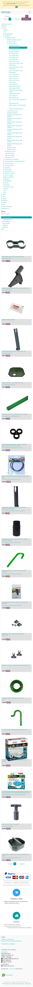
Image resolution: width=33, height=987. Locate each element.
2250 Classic (12, 82)
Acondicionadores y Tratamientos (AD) (14, 161)
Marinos (6, 183)
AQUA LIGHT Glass (7, 219)
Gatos (4, 196)
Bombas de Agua (8, 186)
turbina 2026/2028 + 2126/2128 (10, 824)
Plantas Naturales (7, 206)
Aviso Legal (28, 983)
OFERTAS (3, 26)
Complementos (8, 34)
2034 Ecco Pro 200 (14, 80)
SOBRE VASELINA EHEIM (8, 319)
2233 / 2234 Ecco (14, 76)
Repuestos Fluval (10, 151)
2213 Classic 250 (13, 55)
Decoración (7, 167)
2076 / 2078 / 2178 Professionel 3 (17, 106)
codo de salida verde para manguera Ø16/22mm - (15, 729)
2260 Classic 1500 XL (15, 86)
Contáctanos (9, 975)
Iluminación (6, 179)
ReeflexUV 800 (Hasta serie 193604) (14, 122)
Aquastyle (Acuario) (12, 112)
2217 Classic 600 (13, 59)
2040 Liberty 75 (13, 95)
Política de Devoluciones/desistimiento (11, 941)
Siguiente (17, 19)
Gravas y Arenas (8, 175)
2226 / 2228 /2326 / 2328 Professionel (16, 67)
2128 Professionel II (14, 49)
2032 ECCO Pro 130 (14, 61)
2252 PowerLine (13, 84)
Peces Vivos (6, 208)
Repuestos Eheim (11, 37)
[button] (26, 19)
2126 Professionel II (14, 47)
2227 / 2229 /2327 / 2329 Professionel (16, 71)
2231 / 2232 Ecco (13, 74)
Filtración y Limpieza (9, 173)
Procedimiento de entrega (8, 944)
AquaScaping (8, 171)
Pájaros (4, 202)
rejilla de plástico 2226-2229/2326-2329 (12, 382)
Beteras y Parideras (8, 177)
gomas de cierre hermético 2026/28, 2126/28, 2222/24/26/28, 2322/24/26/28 (14, 445)
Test (4, 190)
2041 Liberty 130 (13, 97)
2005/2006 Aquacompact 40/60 (16, 90)
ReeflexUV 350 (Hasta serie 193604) (14, 115)
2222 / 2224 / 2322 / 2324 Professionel (16, 64)
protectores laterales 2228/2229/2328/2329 (14, 351)
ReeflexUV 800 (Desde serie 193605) (14, 133)
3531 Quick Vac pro (12, 110)
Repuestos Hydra (9, 153)
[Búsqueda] (26, 16)
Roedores (5, 200)
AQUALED (5, 225)
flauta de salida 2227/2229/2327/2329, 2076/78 (14, 414)
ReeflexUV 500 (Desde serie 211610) (14, 144)
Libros (5, 192)
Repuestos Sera (9, 157)
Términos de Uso (6, 983)
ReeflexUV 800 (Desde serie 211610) (14, 140)
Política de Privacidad (18, 983)
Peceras (5, 30)
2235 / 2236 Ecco (14, 78)
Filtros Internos (12, 41)
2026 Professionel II (14, 45)
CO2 (4, 32)
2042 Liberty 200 (13, 103)
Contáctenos (4, 952)
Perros (4, 194)
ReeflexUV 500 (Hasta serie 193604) (14, 119)
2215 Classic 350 (13, 57)
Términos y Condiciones (7, 939)
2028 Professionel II (14, 51)
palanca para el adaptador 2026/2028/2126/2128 (15, 288)
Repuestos (7, 36)
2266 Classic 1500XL (14, 88)
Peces (4, 28)
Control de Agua (8, 163)
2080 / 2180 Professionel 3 (16, 109)
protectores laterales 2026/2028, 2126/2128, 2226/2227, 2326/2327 (14, 508)
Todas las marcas (7, 217)
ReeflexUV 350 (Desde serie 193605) (14, 126)
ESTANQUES (7, 181)
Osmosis (5, 188)
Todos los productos (6, 24)
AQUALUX (5, 227)
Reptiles (5, 198)
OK (16, 6)
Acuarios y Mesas (9, 165)
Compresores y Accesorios (11, 159)
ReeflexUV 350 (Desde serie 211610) (14, 137)
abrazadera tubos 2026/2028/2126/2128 (13, 256)
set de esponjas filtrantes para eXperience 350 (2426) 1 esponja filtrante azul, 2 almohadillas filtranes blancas (16, 792)
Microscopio (6, 184)
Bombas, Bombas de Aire (14, 39)
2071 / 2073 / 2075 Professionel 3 (17, 100)
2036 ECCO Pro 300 (14, 93)
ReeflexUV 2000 (11, 149)
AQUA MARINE (6, 221)
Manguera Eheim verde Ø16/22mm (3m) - (13, 698)
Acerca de (12, 968)
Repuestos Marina (10, 155)
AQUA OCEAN (6, 223)
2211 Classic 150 (13, 53)
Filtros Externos (13, 43)
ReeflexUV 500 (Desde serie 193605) (14, 130)
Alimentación (7, 169)
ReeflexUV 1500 (11, 147)
